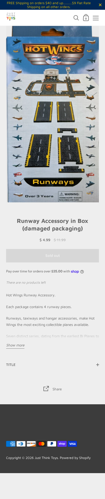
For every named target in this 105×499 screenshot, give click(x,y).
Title (11, 365)
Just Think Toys (46, 458)
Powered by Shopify (75, 458)
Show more (15, 345)
